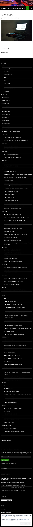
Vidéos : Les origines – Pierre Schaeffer (15, 307)
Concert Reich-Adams (9, 231)
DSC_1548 (18, 18)
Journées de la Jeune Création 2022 (12, 157)
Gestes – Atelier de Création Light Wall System (16, 188)
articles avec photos (9, 88)
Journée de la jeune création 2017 (12, 250)
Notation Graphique (10, 320)
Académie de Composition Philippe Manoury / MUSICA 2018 (18, 174)
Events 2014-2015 (6, 126)
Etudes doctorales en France (11, 419)
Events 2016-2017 (6, 120)
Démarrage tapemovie (10, 402)
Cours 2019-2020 (6, 100)
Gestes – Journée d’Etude (11, 200)
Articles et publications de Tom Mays (13, 358)
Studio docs (7, 411)
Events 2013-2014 (6, 128)
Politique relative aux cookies (12, 520)
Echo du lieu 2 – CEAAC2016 (10, 273)
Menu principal (31, 8)
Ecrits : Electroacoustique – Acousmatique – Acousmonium (16, 316)
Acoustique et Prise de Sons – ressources (15, 304)
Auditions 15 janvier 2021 (10, 428)
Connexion (3, 509)
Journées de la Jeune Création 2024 (12, 137)
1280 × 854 (12, 18)
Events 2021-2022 (6, 106)
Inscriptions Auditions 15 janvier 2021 (14, 431)
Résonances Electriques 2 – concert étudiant (15, 278)
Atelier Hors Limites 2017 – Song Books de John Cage (16, 217)
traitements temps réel (9, 352)
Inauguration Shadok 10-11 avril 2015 (13, 281)
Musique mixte (7, 361)
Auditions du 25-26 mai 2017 (10, 255)
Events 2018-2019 (6, 114)
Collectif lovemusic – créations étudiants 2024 (16, 140)
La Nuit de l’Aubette (8, 180)
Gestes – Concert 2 (10, 197)
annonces (6, 71)
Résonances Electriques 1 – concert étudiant (15, 290)
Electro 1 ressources (10, 301)
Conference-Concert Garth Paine (12, 225)
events (5, 86)
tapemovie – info (9, 399)
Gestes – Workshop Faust (11, 191)
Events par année (5, 103)
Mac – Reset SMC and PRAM (10, 414)
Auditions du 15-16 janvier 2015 (11, 284)
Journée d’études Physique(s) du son (13, 228)
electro (6, 77)
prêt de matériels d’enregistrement (13, 408)
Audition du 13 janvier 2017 (10, 258)
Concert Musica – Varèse (10, 171)
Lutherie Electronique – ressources (14, 334)
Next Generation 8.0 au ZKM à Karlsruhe (14, 205)
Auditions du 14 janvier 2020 (11, 166)
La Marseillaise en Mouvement (11, 154)
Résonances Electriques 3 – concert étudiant (15, 267)
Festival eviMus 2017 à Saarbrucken (12, 214)
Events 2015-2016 (6, 123)
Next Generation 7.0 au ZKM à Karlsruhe (14, 253)
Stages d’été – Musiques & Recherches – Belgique (12, 482)
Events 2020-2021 (6, 108)
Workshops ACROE (8, 340)
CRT (5, 385)
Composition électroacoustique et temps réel (13, 8)
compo (5, 80)
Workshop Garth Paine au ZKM (11, 146)
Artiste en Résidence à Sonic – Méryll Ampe (14, 220)
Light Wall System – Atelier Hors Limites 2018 (15, 177)
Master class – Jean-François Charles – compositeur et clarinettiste (17, 243)
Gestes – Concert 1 (10, 194)
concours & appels (8, 74)
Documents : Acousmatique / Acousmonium (16, 310)
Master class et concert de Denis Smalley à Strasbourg (13, 488)
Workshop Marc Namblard (10, 148)
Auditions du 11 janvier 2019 (11, 183)
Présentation (5, 97)
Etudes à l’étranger (9, 422)
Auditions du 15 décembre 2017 (11, 223)
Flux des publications (6, 512)
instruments (7, 83)
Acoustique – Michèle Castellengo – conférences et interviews (17, 373)
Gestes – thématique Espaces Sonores (13, 186)
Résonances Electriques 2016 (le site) (13, 261)
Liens (2, 434)
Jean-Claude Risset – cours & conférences (14, 377)
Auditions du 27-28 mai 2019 (10, 203)
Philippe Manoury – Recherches (11, 355)
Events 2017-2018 (6, 117)
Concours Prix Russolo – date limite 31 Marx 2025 (13, 485)
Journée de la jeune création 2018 (12, 240)
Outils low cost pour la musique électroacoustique (17, 394)
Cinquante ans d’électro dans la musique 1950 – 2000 (18, 328)
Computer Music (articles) (10, 350)
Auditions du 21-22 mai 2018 (10, 237)
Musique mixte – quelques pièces (13, 325)
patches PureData (8, 388)
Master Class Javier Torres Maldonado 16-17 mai (16, 234)
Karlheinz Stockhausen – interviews (13, 379)
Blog (3, 66)
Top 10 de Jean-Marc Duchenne (11, 391)
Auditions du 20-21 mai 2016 (10, 270)
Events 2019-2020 (6, 111)
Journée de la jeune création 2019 (12, 208)
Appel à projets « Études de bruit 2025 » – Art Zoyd (13, 490)
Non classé (6, 91)
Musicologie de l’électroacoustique (13, 364)
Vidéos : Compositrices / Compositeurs (14, 312)
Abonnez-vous (5, 460)
